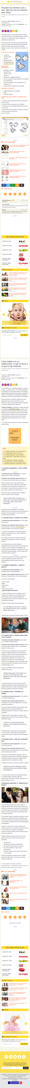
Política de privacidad (23, 1074)
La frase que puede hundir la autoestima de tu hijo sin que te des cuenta (18, 988)
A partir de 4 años (7, 245)
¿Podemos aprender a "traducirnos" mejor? (15, 463)
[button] (3, 314)
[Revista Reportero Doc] (23, 254)
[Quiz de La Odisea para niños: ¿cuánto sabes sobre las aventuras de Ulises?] (5, 284)
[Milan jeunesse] (21, 1083)
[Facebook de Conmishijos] (8, 30)
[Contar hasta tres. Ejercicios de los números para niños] (5, 165)
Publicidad (15, 1074)
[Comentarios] (21, 185)
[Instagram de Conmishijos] (2, 30)
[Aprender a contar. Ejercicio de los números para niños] (5, 178)
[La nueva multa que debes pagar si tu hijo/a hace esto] (5, 1004)
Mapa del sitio (8, 1075)
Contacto (13, 1075)
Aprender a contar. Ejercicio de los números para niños (17, 177)
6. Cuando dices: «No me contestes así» (14, 461)
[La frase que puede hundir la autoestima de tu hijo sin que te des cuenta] (5, 989)
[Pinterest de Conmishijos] (5, 30)
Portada (5, 1074)
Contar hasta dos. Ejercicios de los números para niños (17, 170)
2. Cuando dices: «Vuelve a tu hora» (13, 453)
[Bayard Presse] (13, 1082)
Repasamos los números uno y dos (9, 62)
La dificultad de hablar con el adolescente (16, 881)
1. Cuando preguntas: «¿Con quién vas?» (15, 451)
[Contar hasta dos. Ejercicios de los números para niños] (5, 172)
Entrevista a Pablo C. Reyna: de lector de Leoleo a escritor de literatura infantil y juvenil (18, 279)
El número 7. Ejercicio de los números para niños (18, 158)
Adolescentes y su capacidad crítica (18, 893)
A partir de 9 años (7, 254)
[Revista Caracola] (23, 246)
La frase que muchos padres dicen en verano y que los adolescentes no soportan (18, 876)
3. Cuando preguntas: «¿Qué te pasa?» (14, 454)
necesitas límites (20, 526)
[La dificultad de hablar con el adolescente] (5, 882)
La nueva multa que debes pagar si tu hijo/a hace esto (17, 1004)
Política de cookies (21, 1075)
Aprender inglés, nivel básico (6, 259)
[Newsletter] (17, 185)
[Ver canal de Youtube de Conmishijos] (11, 30)
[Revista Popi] (23, 241)
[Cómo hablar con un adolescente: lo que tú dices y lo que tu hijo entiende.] (5, 147)
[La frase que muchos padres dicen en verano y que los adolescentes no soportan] (5, 876)
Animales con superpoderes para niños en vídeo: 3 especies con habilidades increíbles (18, 294)
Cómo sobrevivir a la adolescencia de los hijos (18, 900)
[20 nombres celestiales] (15, 1023)
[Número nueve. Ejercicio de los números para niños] (5, 153)
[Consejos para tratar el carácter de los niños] (15, 314)
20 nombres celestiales (15, 1032)
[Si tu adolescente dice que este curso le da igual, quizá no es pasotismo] (5, 984)
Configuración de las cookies (15, 1077)
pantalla (12, 661)
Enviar (26, 1068)
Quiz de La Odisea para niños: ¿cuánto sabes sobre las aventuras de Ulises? (18, 284)
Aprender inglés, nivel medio (6, 263)
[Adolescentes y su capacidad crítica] (5, 895)
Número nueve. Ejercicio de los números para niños (16, 152)
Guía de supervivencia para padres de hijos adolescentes (18, 887)
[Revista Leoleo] (23, 250)
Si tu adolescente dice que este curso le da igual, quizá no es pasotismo (18, 984)
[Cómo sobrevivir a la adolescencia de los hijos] (5, 901)
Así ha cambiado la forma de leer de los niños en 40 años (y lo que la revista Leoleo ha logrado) (18, 273)
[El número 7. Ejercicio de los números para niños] (5, 159)
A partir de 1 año (6, 241)
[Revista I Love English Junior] (23, 259)
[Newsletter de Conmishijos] (13, 30)
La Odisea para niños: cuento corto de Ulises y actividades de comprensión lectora (18, 289)
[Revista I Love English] (23, 263)
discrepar (25, 756)
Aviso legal (9, 1074)
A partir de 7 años (7, 250)
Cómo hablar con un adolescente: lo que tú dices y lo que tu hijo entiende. (19, 146)
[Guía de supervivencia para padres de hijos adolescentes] (5, 889)
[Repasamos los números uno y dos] (15, 127)
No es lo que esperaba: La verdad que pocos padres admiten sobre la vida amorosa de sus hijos (18, 999)
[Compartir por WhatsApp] (16, 30)
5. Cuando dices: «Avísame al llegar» (13, 460)
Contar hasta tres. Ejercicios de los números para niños (17, 164)
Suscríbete (24, 335)
